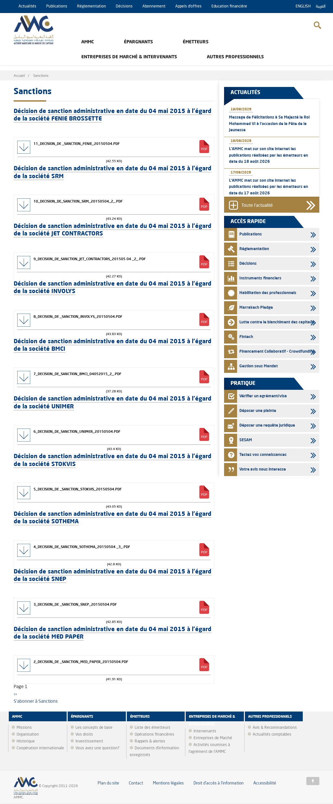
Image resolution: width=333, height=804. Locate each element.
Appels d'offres (188, 6)
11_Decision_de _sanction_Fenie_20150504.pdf (76, 143)
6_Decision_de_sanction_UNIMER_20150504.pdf (76, 431)
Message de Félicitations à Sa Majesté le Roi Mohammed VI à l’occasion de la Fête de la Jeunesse (269, 124)
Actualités (27, 6)
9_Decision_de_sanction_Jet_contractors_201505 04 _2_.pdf (89, 259)
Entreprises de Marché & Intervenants (129, 57)
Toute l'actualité (257, 205)
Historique (26, 741)
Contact (136, 783)
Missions (24, 728)
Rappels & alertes (150, 741)
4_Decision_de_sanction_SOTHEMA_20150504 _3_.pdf (81, 546)
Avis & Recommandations (275, 728)
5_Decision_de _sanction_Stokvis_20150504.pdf (77, 489)
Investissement (89, 741)
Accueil (19, 76)
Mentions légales (168, 783)
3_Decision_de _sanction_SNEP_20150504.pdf (75, 604)
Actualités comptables (272, 735)
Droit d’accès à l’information (218, 783)
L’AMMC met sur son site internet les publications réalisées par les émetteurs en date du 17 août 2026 (268, 187)
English (303, 6)
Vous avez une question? (97, 748)
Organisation (28, 735)
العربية (321, 6)
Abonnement (154, 6)
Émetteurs (195, 42)
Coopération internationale (40, 748)
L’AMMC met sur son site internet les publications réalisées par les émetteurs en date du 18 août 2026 (268, 155)
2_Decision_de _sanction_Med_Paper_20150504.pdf (80, 661)
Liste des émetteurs (152, 728)
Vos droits (84, 735)
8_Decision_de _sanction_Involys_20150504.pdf (77, 316)
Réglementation (91, 6)
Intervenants (204, 731)
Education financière (229, 6)
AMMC (87, 42)
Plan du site (108, 783)
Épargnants (138, 42)
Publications (56, 6)
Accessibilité (264, 783)
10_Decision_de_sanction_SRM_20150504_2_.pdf (78, 201)
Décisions (124, 6)
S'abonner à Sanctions (36, 701)
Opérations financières (154, 735)
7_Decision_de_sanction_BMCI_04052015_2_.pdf (77, 374)
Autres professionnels (235, 57)
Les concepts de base (94, 728)
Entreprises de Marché (212, 738)
